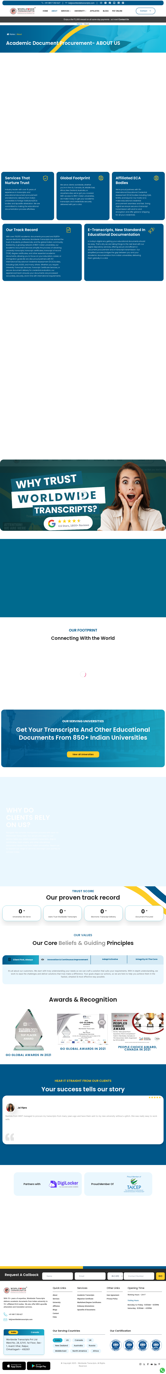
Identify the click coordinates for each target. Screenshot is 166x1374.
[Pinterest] (123, 2)
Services (65, 11)
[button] (83, 495)
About (54, 11)
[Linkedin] (119, 2)
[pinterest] (159, 1364)
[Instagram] (101, 2)
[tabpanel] (83, 974)
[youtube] (151, 1364)
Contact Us (78, 19)
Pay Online (117, 11)
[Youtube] (114, 2)
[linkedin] (155, 1364)
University (79, 11)
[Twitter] (105, 2)
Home (45, 11)
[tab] (20, 960)
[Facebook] (110, 2)
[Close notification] (114, 1368)
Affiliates (94, 11)
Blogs (106, 11)
